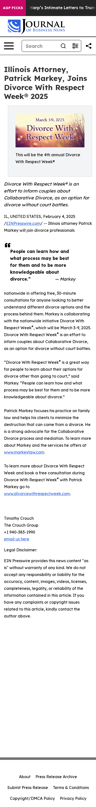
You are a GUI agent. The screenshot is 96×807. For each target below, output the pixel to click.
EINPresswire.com (23, 223)
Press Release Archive (56, 776)
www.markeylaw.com (24, 452)
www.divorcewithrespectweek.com (37, 493)
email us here (16, 539)
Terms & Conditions (71, 787)
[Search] (63, 46)
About (25, 776)
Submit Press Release (27, 787)
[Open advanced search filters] (75, 46)
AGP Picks (13, 8)
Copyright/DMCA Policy (32, 798)
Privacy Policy (73, 798)
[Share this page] (88, 46)
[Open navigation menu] (9, 46)
